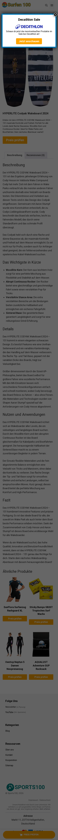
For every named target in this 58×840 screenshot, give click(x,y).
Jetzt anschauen (29, 41)
